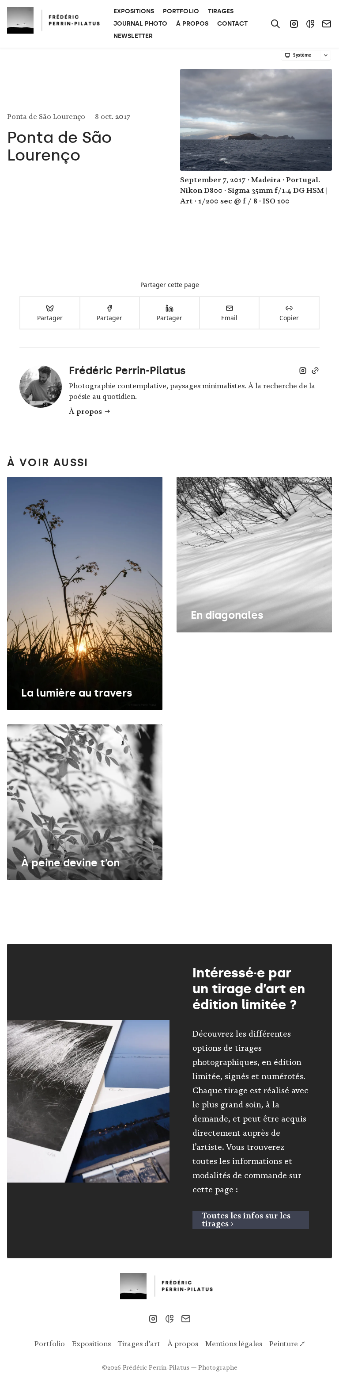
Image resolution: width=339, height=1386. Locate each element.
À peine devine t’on (70, 862)
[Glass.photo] (310, 24)
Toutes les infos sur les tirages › (246, 1219)
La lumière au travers (76, 692)
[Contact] (326, 24)
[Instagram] (294, 24)
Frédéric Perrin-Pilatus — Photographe (180, 1367)
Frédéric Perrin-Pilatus (127, 370)
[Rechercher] (275, 24)
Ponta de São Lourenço (47, 116)
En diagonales (227, 615)
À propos (85, 411)
